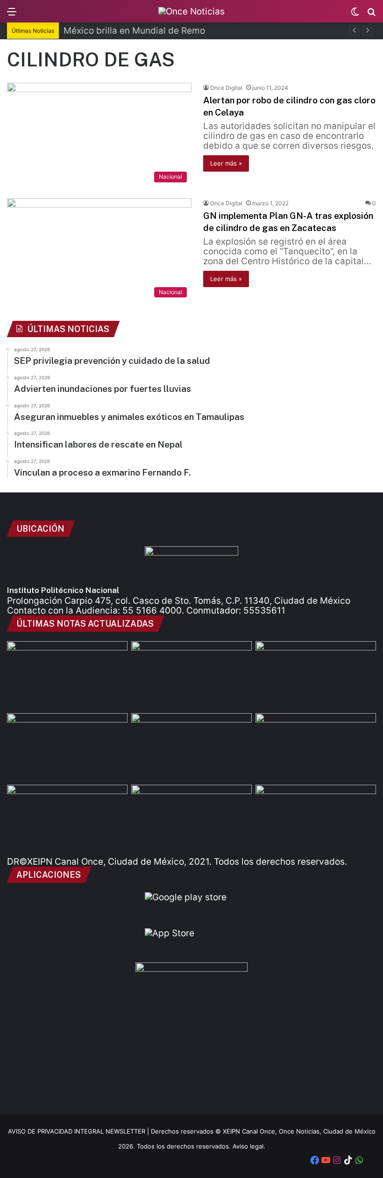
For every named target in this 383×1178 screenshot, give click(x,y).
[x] (370, 1161)
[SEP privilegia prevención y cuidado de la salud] (67, 675)
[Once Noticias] (191, 11)
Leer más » (226, 163)
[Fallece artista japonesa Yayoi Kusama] (315, 819)
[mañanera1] (67, 747)
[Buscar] (371, 14)
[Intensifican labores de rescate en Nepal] (315, 747)
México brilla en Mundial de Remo (134, 30)
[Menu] (11, 14)
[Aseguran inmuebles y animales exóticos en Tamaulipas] (191, 747)
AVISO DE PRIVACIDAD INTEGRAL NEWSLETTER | (79, 1131)
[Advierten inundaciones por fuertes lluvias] (315, 675)
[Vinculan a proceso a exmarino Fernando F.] (67, 819)
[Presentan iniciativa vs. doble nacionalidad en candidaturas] (191, 819)
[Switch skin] (355, 14)
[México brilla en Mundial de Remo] (191, 675)
